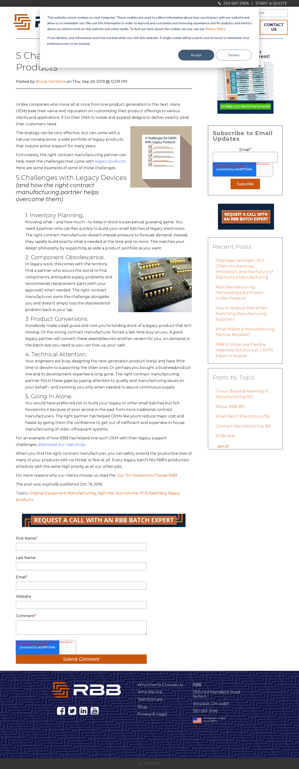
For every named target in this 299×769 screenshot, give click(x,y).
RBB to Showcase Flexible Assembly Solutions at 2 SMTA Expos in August (244, 350)
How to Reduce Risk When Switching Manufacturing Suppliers (241, 314)
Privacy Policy (215, 29)
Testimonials (150, 699)
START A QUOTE (271, 3)
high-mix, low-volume (117, 493)
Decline (233, 55)
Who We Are (150, 692)
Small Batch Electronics (243, 416)
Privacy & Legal (152, 714)
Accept (196, 55)
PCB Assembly (153, 493)
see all (223, 446)
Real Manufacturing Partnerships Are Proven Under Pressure (240, 293)
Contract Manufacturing (243, 426)
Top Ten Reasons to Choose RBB (146, 475)
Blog (142, 707)
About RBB (230, 406)
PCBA (225, 436)
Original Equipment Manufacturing (62, 493)
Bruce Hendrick (51, 81)
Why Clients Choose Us (160, 685)
